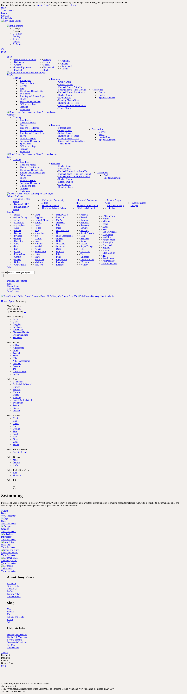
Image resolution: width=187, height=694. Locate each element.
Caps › (4, 521)
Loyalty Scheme (14, 639)
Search (4, 272)
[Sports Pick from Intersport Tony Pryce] (26, 72)
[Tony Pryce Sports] (11, 21)
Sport (11, 301)
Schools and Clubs (15, 617)
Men (9, 609)
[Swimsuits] (7, 565)
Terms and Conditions (17, 642)
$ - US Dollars (16, 40)
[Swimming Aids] (9, 558)
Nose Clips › (7, 544)
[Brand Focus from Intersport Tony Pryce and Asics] (31, 112)
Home (4, 301)
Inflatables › (6, 537)
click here (74, 5)
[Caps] (4, 518)
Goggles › (5, 529)
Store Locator (13, 586)
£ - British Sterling (17, 35)
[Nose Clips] (7, 542)
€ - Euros (17, 44)
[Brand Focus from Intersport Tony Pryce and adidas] (32, 154)
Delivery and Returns (17, 634)
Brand (10, 619)
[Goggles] (6, 526)
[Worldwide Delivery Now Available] (96, 296)
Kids (9, 614)
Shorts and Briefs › (9, 552)
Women (10, 611)
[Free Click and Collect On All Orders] (20, 296)
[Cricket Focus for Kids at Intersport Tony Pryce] (30, 193)
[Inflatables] (7, 534)
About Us (11, 583)
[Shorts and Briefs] (10, 550)
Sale (9, 622)
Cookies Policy (14, 596)
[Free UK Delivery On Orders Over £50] (58, 296)
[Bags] (4, 510)
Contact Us (12, 588)
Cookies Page (42, 5)
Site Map (11, 645)
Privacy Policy (13, 594)
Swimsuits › (6, 568)
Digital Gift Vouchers (17, 637)
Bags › (4, 513)
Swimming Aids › (9, 560)
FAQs (10, 591)
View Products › (8, 515)
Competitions (13, 647)
